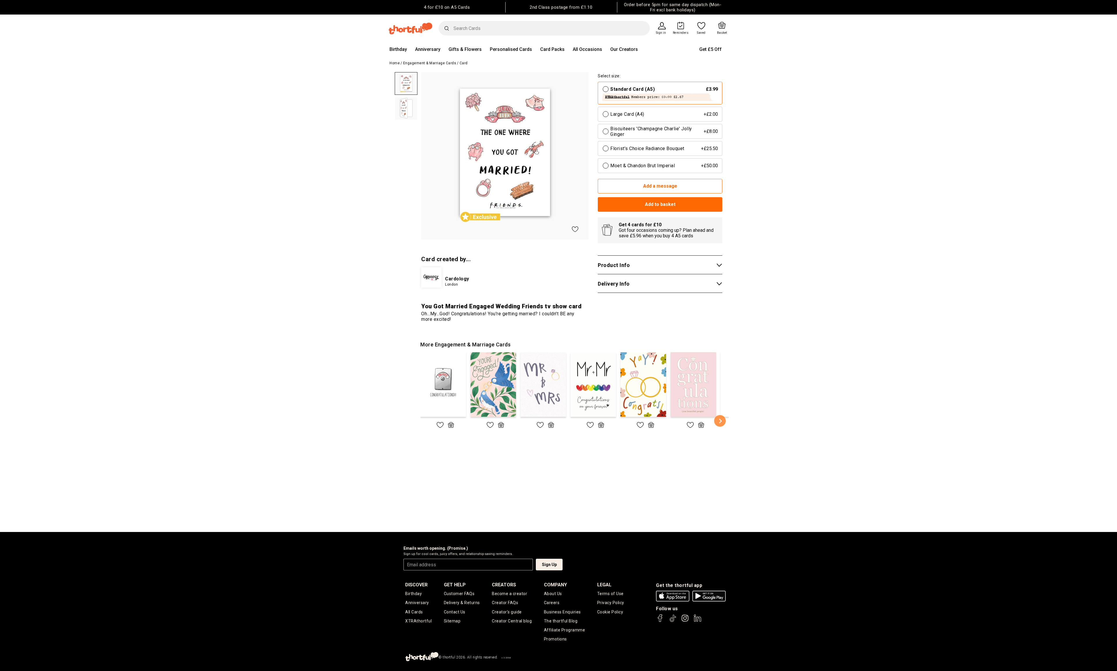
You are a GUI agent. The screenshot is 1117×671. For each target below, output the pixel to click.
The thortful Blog (561, 621)
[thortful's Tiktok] (672, 621)
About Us (553, 593)
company (555, 585)
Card (464, 63)
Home (394, 63)
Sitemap (452, 621)
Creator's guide (507, 612)
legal (604, 585)
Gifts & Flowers (465, 49)
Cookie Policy (610, 612)
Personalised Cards (511, 49)
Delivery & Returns (462, 602)
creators (504, 585)
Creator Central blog (512, 621)
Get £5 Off (710, 49)
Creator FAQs (505, 602)
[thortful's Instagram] (685, 621)
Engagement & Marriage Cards (429, 63)
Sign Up (549, 564)
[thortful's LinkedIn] (697, 621)
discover (416, 585)
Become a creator (509, 593)
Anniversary (427, 49)
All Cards (414, 612)
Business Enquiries (562, 612)
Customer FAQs (459, 593)
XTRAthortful (418, 621)
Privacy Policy (610, 602)
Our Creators (624, 49)
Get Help (455, 585)
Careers (552, 602)
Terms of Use (610, 593)
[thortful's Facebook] (660, 621)
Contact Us (454, 612)
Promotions (555, 639)
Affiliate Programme (564, 630)
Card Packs (552, 49)
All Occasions (587, 49)
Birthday (398, 49)
